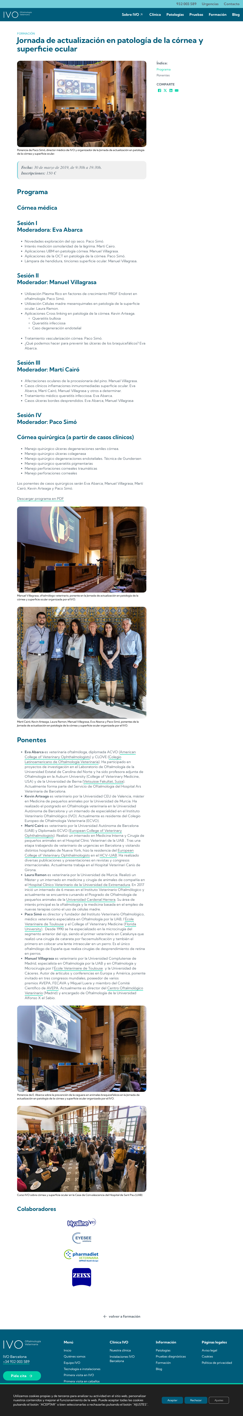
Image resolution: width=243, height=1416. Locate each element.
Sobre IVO (130, 14)
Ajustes (219, 1400)
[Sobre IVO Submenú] (141, 14)
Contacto (232, 4)
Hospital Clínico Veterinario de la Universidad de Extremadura (79, 885)
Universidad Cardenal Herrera (90, 899)
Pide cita (19, 1376)
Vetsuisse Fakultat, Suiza (103, 781)
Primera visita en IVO (79, 1375)
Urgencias (210, 4)
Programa (164, 69)
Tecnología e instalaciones (82, 1369)
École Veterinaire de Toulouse (78, 968)
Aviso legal (209, 1350)
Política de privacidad (217, 1363)
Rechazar (196, 1400)
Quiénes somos (74, 1356)
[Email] (176, 90)
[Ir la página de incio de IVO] (17, 14)
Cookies (207, 1356)
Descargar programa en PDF (40, 498)
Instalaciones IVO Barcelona (122, 1359)
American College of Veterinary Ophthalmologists (80, 754)
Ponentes (163, 75)
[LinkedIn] (171, 90)
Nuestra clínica (120, 1350)
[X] (165, 90)
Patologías (175, 14)
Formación (217, 14)
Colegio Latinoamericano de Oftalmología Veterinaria (73, 759)
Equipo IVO (72, 1363)
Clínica (155, 14)
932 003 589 (186, 4)
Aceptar (172, 1400)
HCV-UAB (108, 855)
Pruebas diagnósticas (171, 1356)
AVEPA (52, 988)
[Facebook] (159, 90)
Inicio (67, 1350)
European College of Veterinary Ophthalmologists (79, 852)
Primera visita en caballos (82, 1381)
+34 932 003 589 (16, 1361)
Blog (236, 14)
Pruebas (196, 14)
